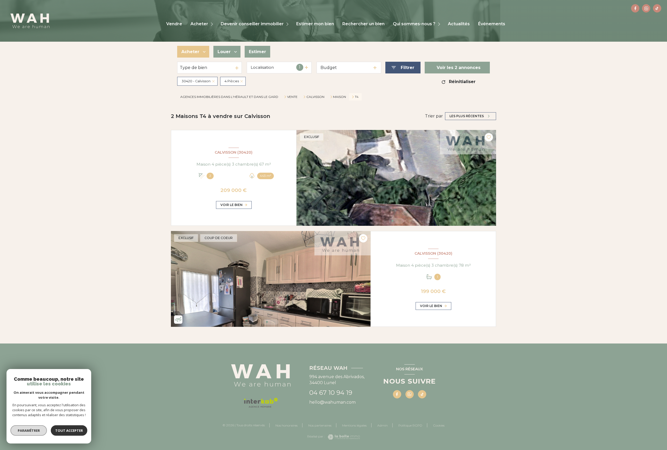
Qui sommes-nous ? (414, 24)
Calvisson (315, 96)
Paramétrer (29, 430)
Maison (339, 96)
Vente (292, 96)
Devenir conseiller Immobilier (252, 24)
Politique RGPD (410, 425)
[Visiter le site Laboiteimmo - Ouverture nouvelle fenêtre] (342, 437)
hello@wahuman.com (332, 402)
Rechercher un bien (363, 24)
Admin (382, 425)
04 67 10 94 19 (330, 392)
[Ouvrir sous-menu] (212, 24)
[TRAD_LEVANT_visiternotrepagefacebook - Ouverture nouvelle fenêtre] (635, 8)
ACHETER (199, 24)
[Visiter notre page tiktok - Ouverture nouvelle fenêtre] (657, 8)
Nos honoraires (286, 425)
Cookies (438, 425)
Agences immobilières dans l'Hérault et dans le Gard (229, 97)
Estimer (257, 51)
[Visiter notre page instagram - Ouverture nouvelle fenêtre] (646, 8)
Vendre (174, 24)
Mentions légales (354, 425)
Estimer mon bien (315, 24)
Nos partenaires (319, 425)
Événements (491, 24)
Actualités (459, 24)
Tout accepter (69, 430)
